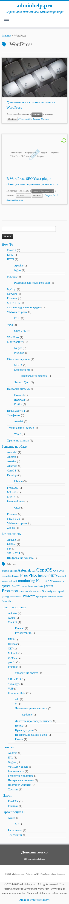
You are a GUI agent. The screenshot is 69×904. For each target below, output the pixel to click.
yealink (60, 597)
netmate (56, 581)
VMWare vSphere (17, 312)
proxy (21, 591)
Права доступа (16, 410)
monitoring (26, 581)
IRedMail (19, 399)
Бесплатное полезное (20, 775)
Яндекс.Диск (22, 382)
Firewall (19, 628)
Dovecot (19, 395)
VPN (10, 324)
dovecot (15, 576)
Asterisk (18, 421)
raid (26, 591)
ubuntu (19, 597)
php (9, 548)
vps (37, 596)
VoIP (10, 688)
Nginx (17, 270)
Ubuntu (18, 481)
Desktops (12, 475)
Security (20, 195)
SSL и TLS (13, 302)
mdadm (5, 581)
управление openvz (26, 672)
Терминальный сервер (20, 427)
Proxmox (12, 298)
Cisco (17, 507)
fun (40, 576)
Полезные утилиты (19, 784)
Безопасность (22, 369)
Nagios (18, 348)
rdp (30, 591)
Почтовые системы (18, 388)
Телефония (13, 415)
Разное (19, 739)
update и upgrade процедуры (24, 307)
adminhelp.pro (34, 5)
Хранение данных (18, 440)
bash (34, 571)
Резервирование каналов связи (32, 282)
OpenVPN (20, 330)
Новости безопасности (43, 191)
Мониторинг (15, 341)
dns (9, 576)
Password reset (15, 501)
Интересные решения (21, 780)
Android (11, 456)
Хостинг (13, 789)
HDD (53, 576)
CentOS (11, 250)
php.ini (40, 586)
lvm (59, 576)
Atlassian (12, 465)
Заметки (8, 747)
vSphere (43, 597)
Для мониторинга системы (31, 708)
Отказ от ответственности (34, 899)
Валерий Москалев (41, 119)
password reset (27, 586)
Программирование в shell (31, 734)
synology (5, 597)
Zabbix (11, 527)
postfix (48, 586)
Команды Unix (16, 693)
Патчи (7, 795)
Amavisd (12, 452)
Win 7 (17, 434)
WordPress (37, 115)
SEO (28, 195)
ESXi (17, 318)
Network (12, 293)
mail (63, 576)
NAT (50, 581)
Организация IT (14, 812)
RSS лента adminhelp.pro (34, 859)
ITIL (10, 757)
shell (55, 591)
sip (59, 591)
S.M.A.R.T (37, 591)
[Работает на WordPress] (37, 873)
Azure (11, 617)
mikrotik (13, 581)
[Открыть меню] (6, 21)
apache (13, 570)
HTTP (10, 259)
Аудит (11, 817)
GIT (10, 648)
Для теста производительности (33, 721)
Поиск (19, 725)
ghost (46, 576)
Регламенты (15, 830)
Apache (18, 265)
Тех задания (15, 834)
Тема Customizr (58, 874)
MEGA (18, 365)
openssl (6, 586)
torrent (13, 597)
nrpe (62, 581)
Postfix (18, 404)
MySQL (11, 289)
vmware (29, 596)
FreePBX (28, 575)
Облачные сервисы (18, 359)
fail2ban (11, 544)
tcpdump (27, 714)
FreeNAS (12, 487)
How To (7, 244)
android (5, 570)
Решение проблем (14, 446)
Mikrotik (12, 276)
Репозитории (23, 632)
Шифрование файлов (34, 375)
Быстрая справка (14, 607)
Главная (6, 35)
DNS (10, 254)
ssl (62, 591)
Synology (13, 683)
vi (16, 703)
